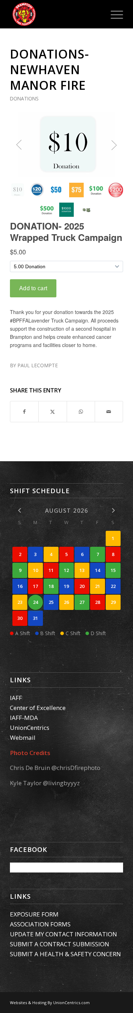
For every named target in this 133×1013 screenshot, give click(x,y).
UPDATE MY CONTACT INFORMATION (63, 934)
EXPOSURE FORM (34, 914)
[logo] (55, 14)
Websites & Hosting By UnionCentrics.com (50, 1002)
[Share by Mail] (109, 411)
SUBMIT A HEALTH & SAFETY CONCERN (65, 954)
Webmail (22, 737)
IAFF (16, 698)
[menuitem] (113, 14)
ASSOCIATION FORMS (40, 924)
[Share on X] (52, 411)
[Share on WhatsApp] (81, 411)
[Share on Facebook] (24, 411)
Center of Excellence (38, 708)
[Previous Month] (19, 510)
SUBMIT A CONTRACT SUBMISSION (59, 944)
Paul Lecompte (37, 365)
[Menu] (113, 14)
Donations (24, 98)
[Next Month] (113, 510)
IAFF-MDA (24, 718)
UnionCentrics (29, 727)
